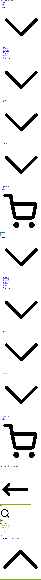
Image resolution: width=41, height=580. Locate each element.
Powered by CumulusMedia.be (16, 538)
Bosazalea (4, 415)
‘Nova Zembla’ (5, 55)
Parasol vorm (5, 101)
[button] (21, 99)
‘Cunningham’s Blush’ (6, 51)
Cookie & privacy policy (3, 535)
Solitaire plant (5, 100)
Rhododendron (3, 237)
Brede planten (5, 143)
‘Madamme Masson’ (5, 54)
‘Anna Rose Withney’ (6, 48)
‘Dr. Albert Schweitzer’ (6, 47)
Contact (3, 4)
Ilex (3, 187)
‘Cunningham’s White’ (6, 50)
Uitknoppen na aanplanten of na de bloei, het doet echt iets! (6, 525)
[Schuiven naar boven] (20, 579)
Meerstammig (5, 330)
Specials (3, 374)
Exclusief (3, 332)
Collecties (3, 289)
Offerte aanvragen (2, 232)
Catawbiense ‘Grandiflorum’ (6, 49)
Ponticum (4, 56)
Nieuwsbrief (3, 1)
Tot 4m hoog (4, 142)
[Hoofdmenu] (0, 234)
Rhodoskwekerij (4, 538)
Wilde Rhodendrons (5, 188)
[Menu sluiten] (0, 235)
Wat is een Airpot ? (4, 526)
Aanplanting (3, 2)
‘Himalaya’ (4, 52)
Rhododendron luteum (6, 186)
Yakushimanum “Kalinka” (6, 58)
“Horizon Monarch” (5, 53)
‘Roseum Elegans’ (5, 57)
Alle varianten (3, 189)
